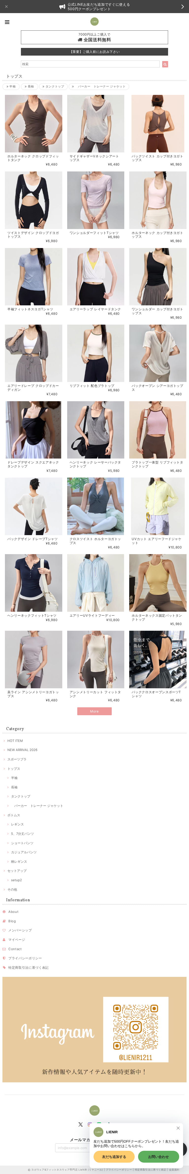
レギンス (17, 824)
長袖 (30, 86)
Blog (12, 921)
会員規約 (174, 1169)
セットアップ (17, 871)
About (13, 912)
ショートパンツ (22, 843)
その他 (12, 889)
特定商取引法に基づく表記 (28, 967)
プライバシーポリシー (25, 958)
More (94, 711)
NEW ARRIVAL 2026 (22, 750)
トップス (13, 769)
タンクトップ (54, 86)
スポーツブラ (17, 759)
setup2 (16, 880)
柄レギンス (19, 861)
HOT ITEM (15, 741)
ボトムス (13, 815)
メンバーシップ (20, 930)
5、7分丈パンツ (22, 834)
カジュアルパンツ (24, 852)
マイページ (16, 940)
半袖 (12, 86)
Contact (15, 949)
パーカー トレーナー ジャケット (100, 86)
